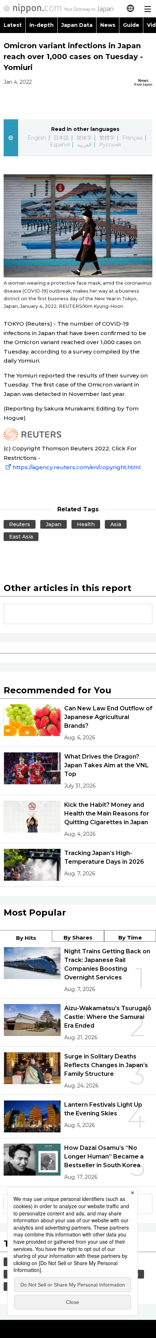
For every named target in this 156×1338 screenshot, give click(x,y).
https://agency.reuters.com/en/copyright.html (77, 467)
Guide (131, 25)
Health (86, 524)
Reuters (19, 524)
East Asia (21, 536)
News (107, 25)
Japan (53, 524)
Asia (115, 524)
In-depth (41, 25)
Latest (13, 25)
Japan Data (77, 25)
